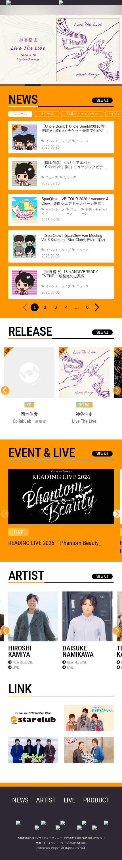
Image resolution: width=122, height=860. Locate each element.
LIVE (15, 667)
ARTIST (46, 800)
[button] (117, 390)
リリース (47, 114)
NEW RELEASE (22, 662)
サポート (41, 843)
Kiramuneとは (26, 837)
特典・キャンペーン (82, 114)
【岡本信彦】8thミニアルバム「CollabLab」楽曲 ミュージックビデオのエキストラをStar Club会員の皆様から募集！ (74, 169)
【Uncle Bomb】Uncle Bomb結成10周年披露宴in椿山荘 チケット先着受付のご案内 (74, 130)
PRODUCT (96, 800)
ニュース (20, 114)
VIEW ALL (102, 100)
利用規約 (69, 837)
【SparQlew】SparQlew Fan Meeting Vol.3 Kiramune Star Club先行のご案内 (73, 238)
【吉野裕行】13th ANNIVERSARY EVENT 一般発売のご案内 (69, 274)
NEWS (20, 800)
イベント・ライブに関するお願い (67, 843)
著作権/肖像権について (90, 837)
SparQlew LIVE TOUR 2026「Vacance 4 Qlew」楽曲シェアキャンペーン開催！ (74, 201)
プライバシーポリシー (49, 837)
